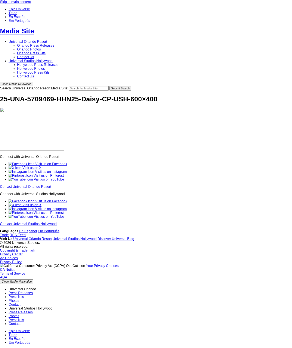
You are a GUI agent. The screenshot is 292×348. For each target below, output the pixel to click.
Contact (14, 304)
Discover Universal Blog (115, 239)
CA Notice (7, 269)
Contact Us (25, 57)
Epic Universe (19, 9)
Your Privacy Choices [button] (102, 266)
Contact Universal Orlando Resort (25, 186)
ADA (3, 277)
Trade (13, 13)
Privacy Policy (11, 262)
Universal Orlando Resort (28, 41)
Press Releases (35, 45)
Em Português (19, 20)
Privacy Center (11, 254)
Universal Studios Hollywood (31, 61)
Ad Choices (9, 258)
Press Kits (31, 53)
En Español (17, 17)
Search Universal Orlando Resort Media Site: (34, 88)
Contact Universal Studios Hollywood (28, 224)
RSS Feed (18, 235)
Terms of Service (12, 273)
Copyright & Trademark (17, 250)
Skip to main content (15, 2)
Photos (29, 49)
